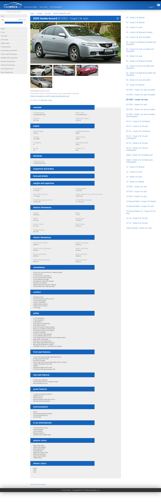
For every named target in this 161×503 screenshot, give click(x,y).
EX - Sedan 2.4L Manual (135, 85)
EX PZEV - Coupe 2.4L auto (137, 100)
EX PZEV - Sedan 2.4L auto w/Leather (140, 109)
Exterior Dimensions (8, 61)
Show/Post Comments (38, 484)
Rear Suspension (7, 72)
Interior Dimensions (8, 65)
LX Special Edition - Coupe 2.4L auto (140, 206)
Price (3, 32)
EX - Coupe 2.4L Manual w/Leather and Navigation (141, 43)
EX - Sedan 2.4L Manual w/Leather (139, 61)
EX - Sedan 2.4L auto (134, 56)
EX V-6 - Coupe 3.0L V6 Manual (138, 121)
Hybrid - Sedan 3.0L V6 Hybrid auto (139, 155)
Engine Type (5, 43)
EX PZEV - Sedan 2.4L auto (136, 104)
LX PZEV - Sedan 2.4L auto (136, 196)
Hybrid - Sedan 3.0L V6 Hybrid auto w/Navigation (139, 161)
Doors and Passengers (9, 54)
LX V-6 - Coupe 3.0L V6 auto (137, 218)
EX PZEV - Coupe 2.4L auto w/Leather (140, 90)
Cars (32, 13)
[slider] (3, 22)
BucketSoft (92, 490)
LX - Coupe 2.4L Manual (135, 167)
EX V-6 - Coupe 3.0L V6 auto (137, 126)
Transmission (6, 47)
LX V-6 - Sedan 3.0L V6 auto (137, 223)
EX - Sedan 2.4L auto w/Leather (138, 80)
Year (2, 16)
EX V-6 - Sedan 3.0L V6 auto (137, 143)
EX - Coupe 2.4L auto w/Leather (138, 37)
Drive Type (4, 39)
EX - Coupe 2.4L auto (134, 27)
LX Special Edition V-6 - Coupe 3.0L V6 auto (141, 212)
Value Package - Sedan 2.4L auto (139, 228)
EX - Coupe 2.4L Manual (135, 22)
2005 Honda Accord (61, 13)
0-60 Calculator (56, 7)
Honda (39, 13)
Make (3, 29)
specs (12, 6)
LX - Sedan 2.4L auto (134, 177)
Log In (151, 7)
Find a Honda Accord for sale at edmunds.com (49, 96)
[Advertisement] (80, 498)
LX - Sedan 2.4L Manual (135, 182)
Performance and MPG (9, 50)
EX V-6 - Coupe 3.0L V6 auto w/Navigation (137, 137)
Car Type (4, 36)
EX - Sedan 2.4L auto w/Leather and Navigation (140, 67)
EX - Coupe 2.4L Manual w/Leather (139, 32)
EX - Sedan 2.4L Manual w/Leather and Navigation (141, 74)
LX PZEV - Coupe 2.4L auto (136, 187)
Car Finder (43, 7)
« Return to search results (13, 12)
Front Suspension (7, 68)
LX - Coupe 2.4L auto (134, 172)
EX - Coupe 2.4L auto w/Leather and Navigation (140, 50)
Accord (48, 13)
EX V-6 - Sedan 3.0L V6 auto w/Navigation (137, 149)
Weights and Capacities (9, 58)
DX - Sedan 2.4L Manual (135, 18)
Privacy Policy (66, 490)
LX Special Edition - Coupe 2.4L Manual (141, 201)
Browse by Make (30, 7)
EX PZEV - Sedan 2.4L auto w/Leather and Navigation (140, 115)
